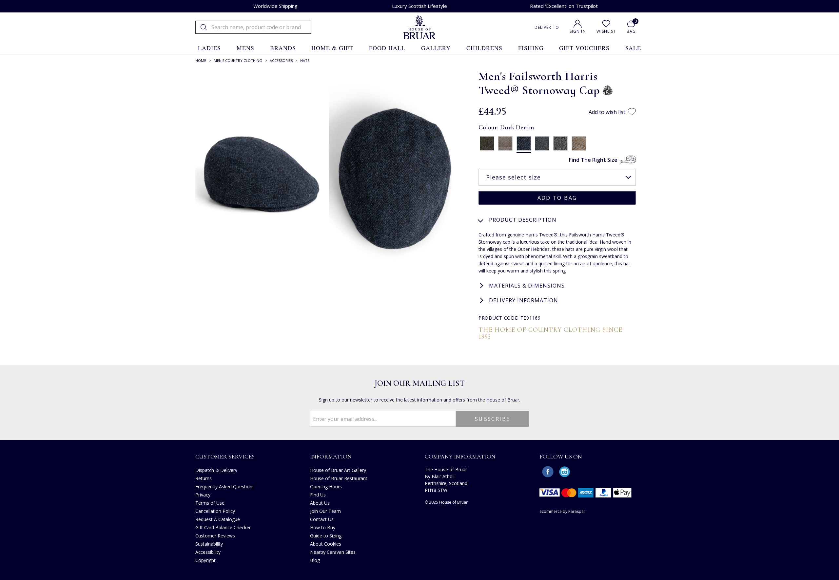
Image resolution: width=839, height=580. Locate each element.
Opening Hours (326, 486)
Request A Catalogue (217, 519)
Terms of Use (209, 503)
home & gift (332, 48)
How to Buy (322, 527)
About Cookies (325, 544)
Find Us (318, 495)
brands (283, 48)
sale (633, 48)
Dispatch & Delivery (216, 470)
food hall (387, 48)
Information (331, 456)
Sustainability (209, 544)
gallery (436, 48)
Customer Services (225, 456)
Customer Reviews (215, 536)
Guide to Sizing (325, 536)
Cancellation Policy (215, 511)
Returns (203, 478)
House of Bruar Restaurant (338, 478)
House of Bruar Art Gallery (338, 470)
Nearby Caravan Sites (333, 552)
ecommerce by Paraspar (562, 511)
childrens (484, 48)
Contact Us (322, 519)
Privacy (202, 495)
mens (245, 48)
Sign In (578, 31)
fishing (531, 48)
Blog (315, 560)
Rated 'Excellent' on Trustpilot (564, 6)
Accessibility (208, 552)
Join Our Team (325, 511)
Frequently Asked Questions (225, 486)
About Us (320, 503)
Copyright (205, 560)
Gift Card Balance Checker (223, 527)
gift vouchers (584, 48)
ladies (209, 48)
